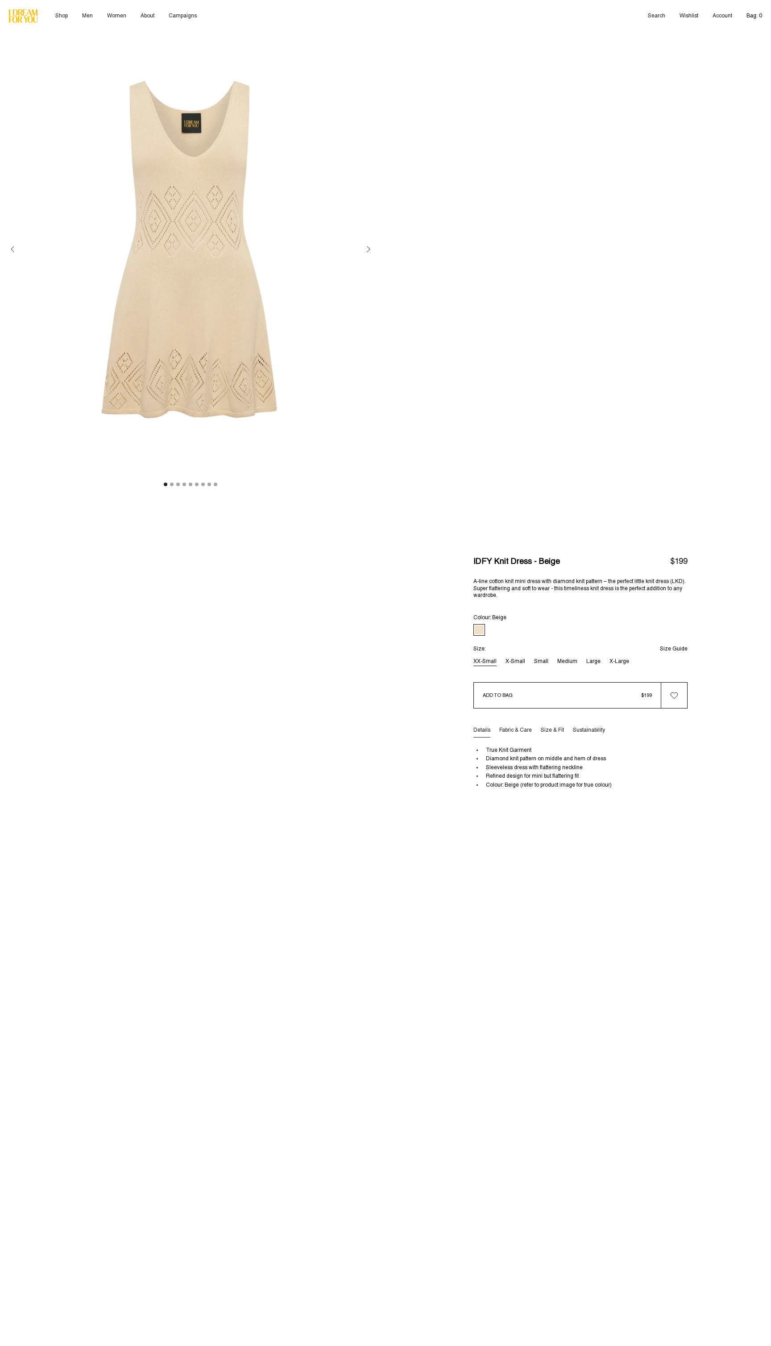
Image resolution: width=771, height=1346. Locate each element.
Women (116, 16)
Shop (61, 16)
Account (722, 16)
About (147, 16)
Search (656, 16)
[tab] (481, 730)
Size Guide (674, 649)
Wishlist (689, 16)
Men (87, 16)
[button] (12, 249)
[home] (23, 16)
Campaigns (183, 16)
